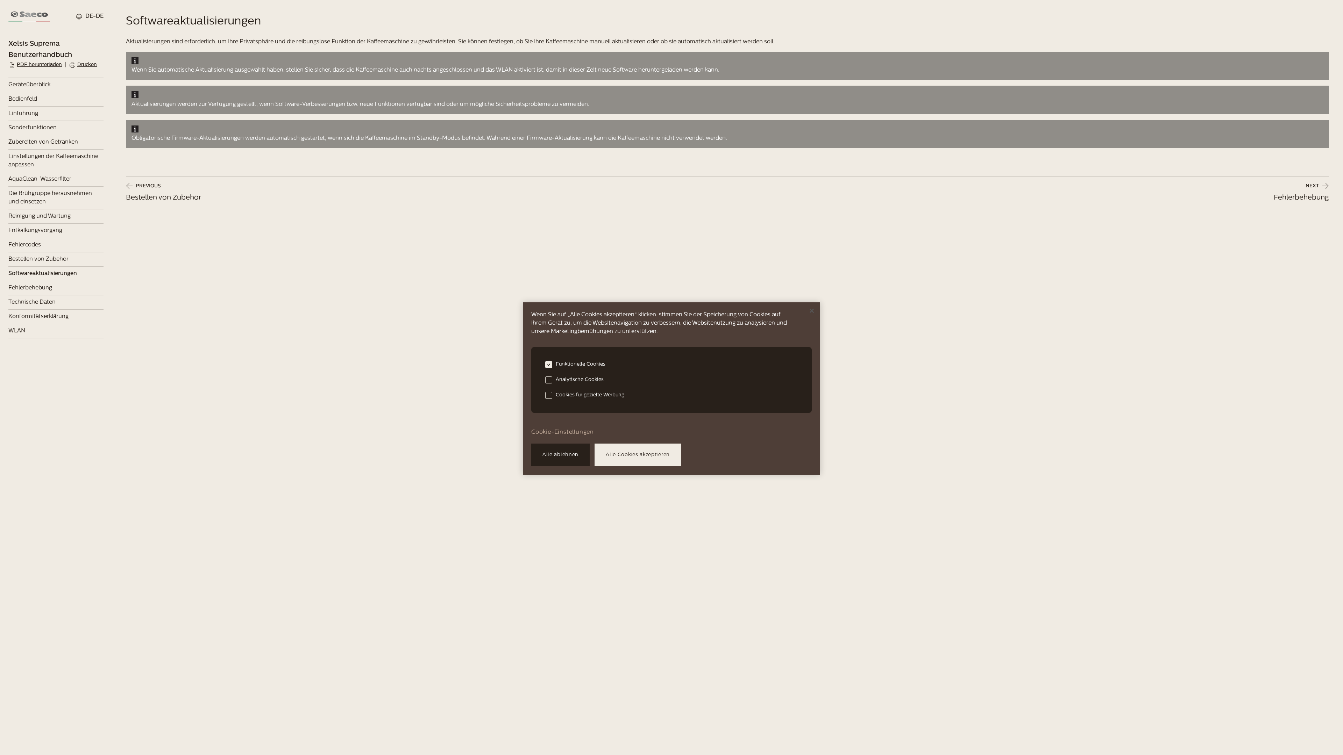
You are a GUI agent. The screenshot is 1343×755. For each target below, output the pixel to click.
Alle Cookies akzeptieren (638, 455)
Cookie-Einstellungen (562, 432)
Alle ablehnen (560, 455)
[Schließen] (811, 310)
